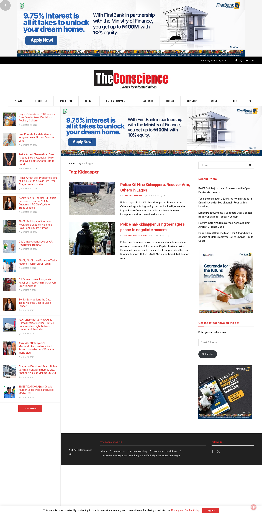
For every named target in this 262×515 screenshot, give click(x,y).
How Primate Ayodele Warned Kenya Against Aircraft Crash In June (36, 137)
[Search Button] (250, 101)
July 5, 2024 (153, 196)
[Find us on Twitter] (240, 60)
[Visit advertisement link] (131, 28)
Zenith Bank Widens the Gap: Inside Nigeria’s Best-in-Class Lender (35, 302)
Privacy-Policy (138, 451)
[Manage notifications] (253, 507)
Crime (89, 101)
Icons (170, 101)
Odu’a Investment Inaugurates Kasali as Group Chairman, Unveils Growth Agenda (37, 282)
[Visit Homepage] (131, 80)
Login (251, 60)
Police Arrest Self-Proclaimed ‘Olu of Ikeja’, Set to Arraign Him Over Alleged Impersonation (38, 181)
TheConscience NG (133, 196)
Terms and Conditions (164, 451)
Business (41, 101)
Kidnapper (88, 163)
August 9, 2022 (158, 235)
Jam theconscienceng (135, 235)
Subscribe (207, 354)
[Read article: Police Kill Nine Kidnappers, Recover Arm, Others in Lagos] (92, 198)
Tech (236, 101)
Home (72, 163)
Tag (79, 163)
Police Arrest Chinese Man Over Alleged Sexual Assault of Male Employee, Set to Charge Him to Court (225, 237)
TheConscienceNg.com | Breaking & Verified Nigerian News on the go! (140, 455)
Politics (66, 101)
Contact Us (118, 451)
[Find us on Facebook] (236, 60)
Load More (30, 408)
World (215, 101)
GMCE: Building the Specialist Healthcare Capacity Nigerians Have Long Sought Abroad (35, 224)
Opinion (192, 101)
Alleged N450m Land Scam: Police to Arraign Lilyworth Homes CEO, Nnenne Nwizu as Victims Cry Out (38, 369)
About (103, 451)
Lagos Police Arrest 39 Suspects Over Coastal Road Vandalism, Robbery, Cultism (37, 117)
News (18, 101)
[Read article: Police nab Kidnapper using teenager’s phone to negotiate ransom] (92, 238)
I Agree (210, 510)
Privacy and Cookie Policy (185, 510)
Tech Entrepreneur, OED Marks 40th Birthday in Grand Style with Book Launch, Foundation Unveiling (225, 202)
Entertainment (116, 101)
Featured (146, 101)
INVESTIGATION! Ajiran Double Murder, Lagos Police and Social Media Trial (36, 389)
